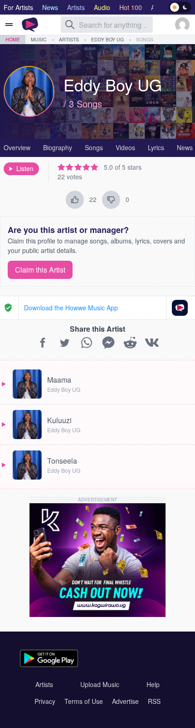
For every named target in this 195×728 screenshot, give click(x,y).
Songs (144, 39)
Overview (17, 147)
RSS (154, 701)
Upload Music (99, 684)
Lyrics (156, 147)
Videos (125, 147)
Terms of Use (83, 701)
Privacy (44, 701)
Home (12, 39)
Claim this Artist (40, 269)
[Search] (69, 24)
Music (39, 39)
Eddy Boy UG (107, 39)
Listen (25, 168)
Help (153, 684)
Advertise (125, 701)
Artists (69, 39)
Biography (57, 147)
